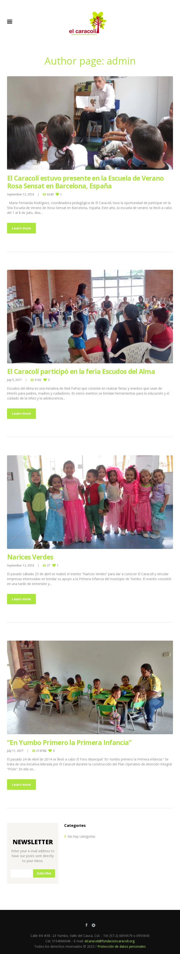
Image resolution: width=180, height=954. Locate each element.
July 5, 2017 (14, 380)
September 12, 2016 (20, 194)
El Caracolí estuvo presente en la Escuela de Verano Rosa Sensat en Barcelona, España (85, 182)
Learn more (21, 228)
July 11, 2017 (15, 751)
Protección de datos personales (122, 946)
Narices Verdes (30, 556)
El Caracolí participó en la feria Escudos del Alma (81, 371)
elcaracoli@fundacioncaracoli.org (110, 941)
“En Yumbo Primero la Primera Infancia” (69, 742)
